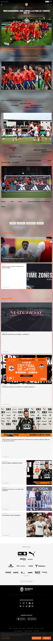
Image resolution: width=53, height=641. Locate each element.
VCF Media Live (5, 461)
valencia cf (12, 223)
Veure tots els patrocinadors (26, 581)
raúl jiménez (40, 223)
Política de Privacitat (28, 631)
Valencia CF (22, 7)
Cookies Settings (30, 628)
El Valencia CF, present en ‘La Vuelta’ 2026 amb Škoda (12, 489)
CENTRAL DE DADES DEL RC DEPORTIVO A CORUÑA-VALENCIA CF (18, 387)
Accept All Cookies (37, 638)
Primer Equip (4, 332)
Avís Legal (15, 628)
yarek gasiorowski (31, 223)
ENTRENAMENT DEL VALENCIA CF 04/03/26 (13, 258)
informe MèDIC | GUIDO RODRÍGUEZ (11, 515)
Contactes (37, 628)
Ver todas (49, 233)
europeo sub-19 (21, 223)
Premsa (42, 628)
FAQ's (10, 628)
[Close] (50, 634)
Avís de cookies (22, 628)
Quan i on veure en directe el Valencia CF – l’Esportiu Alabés (13, 267)
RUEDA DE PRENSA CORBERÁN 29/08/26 (12, 463)
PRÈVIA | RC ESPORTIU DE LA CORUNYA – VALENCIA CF (15, 334)
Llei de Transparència (18, 631)
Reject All (47, 638)
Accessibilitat (36, 631)
